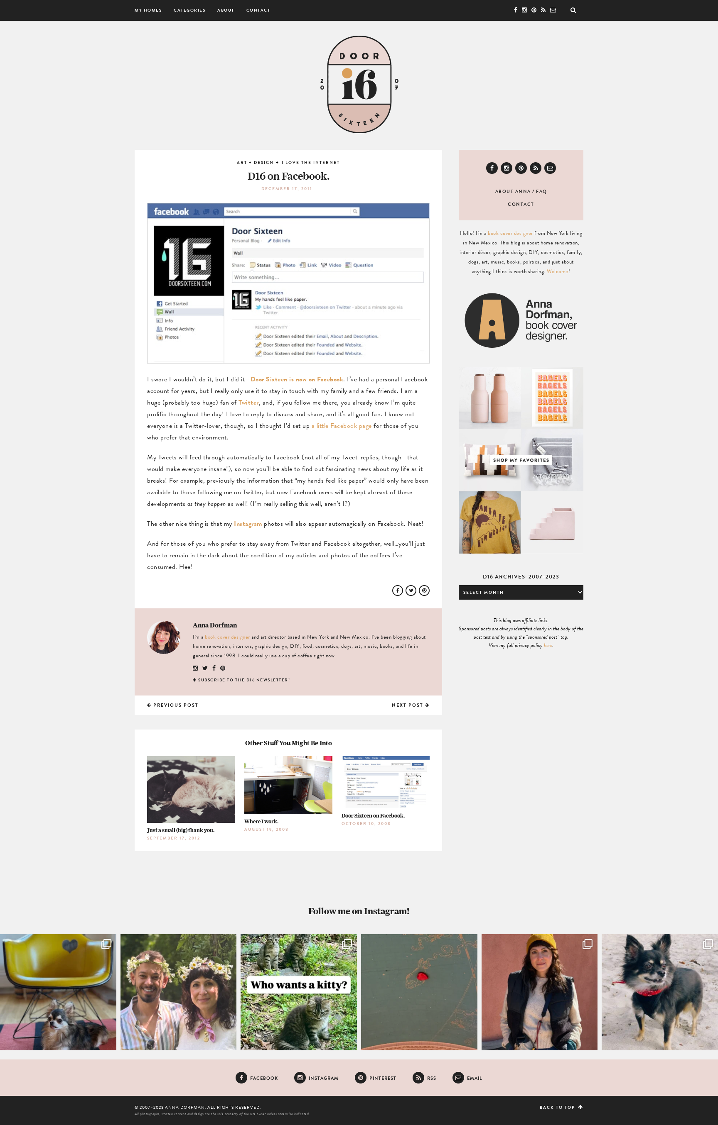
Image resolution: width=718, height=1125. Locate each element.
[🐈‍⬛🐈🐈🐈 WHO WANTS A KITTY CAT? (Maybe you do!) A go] (299, 992)
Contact (258, 10)
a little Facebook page (342, 426)
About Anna (513, 191)
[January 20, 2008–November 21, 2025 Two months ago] (660, 992)
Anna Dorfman (215, 625)
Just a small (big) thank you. (180, 830)
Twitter (249, 403)
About (225, 10)
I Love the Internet (311, 162)
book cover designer (227, 637)
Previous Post (175, 705)
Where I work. (261, 821)
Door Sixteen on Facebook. (373, 815)
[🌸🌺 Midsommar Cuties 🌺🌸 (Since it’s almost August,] (178, 992)
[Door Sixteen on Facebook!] (292, 359)
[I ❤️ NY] (419, 992)
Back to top (558, 1107)
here (548, 645)
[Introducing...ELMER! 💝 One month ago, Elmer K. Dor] (58, 992)
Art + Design (255, 162)
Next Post (408, 705)
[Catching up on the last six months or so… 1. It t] (540, 992)
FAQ (541, 191)
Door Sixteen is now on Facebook (297, 379)
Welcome (557, 271)
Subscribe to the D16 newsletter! (244, 680)
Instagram (248, 524)
